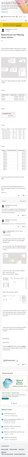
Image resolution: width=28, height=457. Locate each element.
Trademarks (3, 452)
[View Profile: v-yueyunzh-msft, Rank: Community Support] (4, 231)
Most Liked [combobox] (23, 201)
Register (20, 16)
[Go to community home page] (9, 16)
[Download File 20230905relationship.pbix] (17, 360)
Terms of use (21, 449)
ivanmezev (12, 428)
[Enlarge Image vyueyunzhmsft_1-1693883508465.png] (14, 283)
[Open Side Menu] (2, 17)
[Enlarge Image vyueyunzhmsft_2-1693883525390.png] (14, 299)
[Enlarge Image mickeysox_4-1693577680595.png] (14, 133)
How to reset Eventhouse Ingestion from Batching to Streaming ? (14, 420)
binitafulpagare (14, 415)
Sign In (24, 16)
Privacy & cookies (13, 449)
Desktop (4, 20)
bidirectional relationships (10, 437)
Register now (4, 11)
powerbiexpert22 (13, 439)
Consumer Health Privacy (19, 454)
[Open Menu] (26, 21)
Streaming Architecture (9, 413)
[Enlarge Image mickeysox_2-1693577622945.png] (14, 97)
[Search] (17, 17)
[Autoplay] (11, 403)
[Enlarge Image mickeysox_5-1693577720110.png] (14, 159)
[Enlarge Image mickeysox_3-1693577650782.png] (8, 115)
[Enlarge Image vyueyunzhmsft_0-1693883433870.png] (14, 258)
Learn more (18, 25)
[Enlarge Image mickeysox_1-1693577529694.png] (14, 67)
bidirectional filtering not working (12, 426)
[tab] (13, 403)
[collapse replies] (14, 204)
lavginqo (13, 422)
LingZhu (11, 433)
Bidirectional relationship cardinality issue (14, 432)
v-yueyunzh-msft (10, 231)
